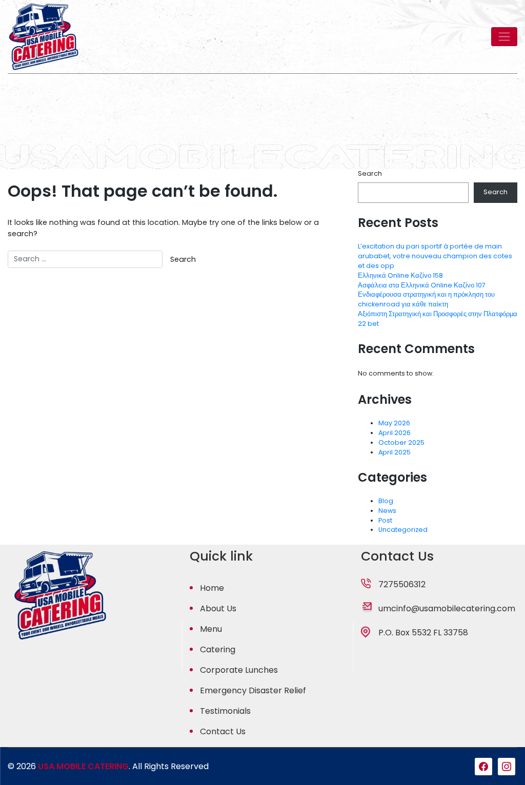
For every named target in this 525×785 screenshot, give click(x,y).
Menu (211, 629)
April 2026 (394, 432)
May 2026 (394, 423)
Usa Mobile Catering (83, 766)
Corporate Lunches (239, 670)
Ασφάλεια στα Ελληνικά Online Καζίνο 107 (422, 285)
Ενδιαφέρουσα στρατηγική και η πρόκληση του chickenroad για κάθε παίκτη (426, 299)
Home (212, 588)
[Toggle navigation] (504, 36)
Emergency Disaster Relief (253, 690)
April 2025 (394, 452)
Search (370, 173)
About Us (218, 608)
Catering (217, 649)
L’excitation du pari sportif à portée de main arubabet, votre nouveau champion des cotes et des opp (435, 256)
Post (385, 520)
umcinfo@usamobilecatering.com (446, 608)
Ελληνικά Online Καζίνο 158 (400, 275)
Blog (385, 501)
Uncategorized (403, 529)
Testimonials (225, 711)
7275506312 (402, 584)
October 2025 (401, 442)
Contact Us (223, 731)
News (387, 510)
